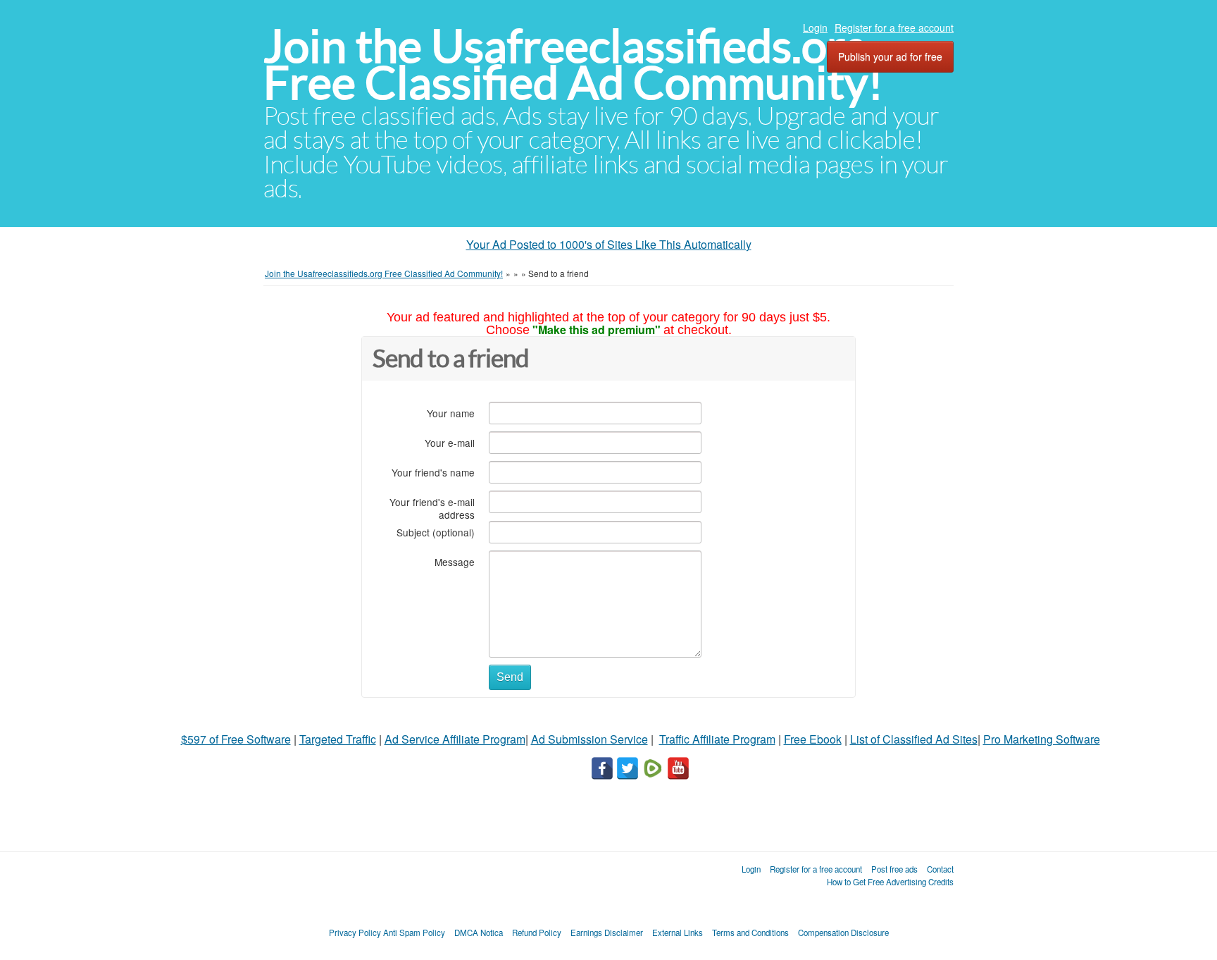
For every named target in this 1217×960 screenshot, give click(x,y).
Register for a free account (894, 27)
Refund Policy (536, 932)
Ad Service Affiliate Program (455, 739)
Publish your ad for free (890, 56)
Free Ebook (813, 739)
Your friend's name (433, 472)
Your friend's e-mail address (432, 508)
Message (455, 561)
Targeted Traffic (337, 739)
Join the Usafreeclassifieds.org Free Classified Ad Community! (573, 64)
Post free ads (894, 869)
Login (815, 27)
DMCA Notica (478, 932)
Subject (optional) (436, 532)
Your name (451, 412)
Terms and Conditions (750, 932)
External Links (677, 932)
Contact (940, 869)
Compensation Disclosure (843, 932)
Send (510, 677)
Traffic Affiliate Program (717, 739)
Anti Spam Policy (414, 932)
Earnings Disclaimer (606, 932)
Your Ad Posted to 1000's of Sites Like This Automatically (608, 244)
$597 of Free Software (236, 739)
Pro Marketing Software (1041, 739)
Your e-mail (450, 442)
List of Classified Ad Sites (914, 739)
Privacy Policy (355, 932)
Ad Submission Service (589, 739)
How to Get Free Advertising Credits (890, 881)
